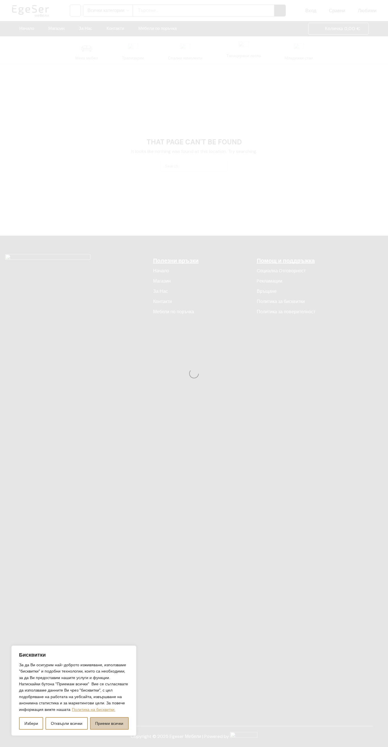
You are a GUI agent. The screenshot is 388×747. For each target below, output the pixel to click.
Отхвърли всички (66, 723)
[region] (73, 691)
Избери (31, 723)
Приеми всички (109, 723)
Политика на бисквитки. (93, 709)
